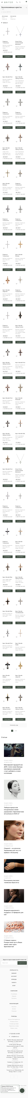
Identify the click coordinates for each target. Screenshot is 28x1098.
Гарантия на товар (14, 1026)
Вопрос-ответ (14, 1028)
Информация (14, 1003)
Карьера (14, 996)
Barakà (14, 973)
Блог (14, 985)
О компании (14, 994)
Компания (14, 990)
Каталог (14, 976)
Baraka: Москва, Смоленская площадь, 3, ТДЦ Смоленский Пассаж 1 (15, 1057)
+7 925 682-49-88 (14, 1033)
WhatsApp (16, 1076)
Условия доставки (14, 1023)
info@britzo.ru (15, 1036)
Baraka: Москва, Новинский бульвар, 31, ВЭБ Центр (15, 1040)
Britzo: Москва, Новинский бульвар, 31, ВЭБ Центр (15, 1051)
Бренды (14, 979)
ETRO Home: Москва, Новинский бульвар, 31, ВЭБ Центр (15, 1046)
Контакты (14, 998)
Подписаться (22, 962)
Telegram (12, 1076)
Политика (14, 1011)
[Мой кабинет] (22, 2)
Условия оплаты (14, 1021)
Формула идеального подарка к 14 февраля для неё (13, 912)
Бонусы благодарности (14, 1019)
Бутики (14, 1008)
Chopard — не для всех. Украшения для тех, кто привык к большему (12, 850)
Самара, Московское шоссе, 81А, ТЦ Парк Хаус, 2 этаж (15, 1066)
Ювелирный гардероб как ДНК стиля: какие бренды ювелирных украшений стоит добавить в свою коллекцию (13, 769)
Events (14, 982)
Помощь (14, 1016)
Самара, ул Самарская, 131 (15, 1062)
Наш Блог (14, 1006)
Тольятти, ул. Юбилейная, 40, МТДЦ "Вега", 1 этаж (15, 1070)
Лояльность (14, 970)
